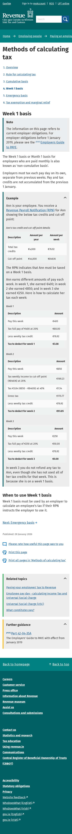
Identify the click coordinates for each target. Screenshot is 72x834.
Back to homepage (16, 664)
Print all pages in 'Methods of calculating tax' (37, 560)
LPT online (63, 3)
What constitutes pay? (20, 610)
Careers (7, 679)
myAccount (39, 3)
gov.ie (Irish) (10, 820)
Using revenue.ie (13, 746)
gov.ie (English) (12, 814)
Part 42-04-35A (21, 633)
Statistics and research (17, 735)
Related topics (16, 579)
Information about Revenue (20, 696)
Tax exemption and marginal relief (28, 102)
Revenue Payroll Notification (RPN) (30, 210)
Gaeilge (7, 3)
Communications (13, 752)
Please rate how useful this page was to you (36, 544)
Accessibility (11, 780)
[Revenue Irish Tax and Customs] (18, 15)
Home (6, 36)
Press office (10, 690)
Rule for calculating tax (21, 74)
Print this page (18, 552)
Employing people (30, 36)
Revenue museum (14, 701)
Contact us (9, 730)
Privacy (7, 791)
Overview (12, 67)
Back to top (60, 664)
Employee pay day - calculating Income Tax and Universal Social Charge (36, 595)
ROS (51, 3)
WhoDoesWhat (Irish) (16, 808)
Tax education (12, 741)
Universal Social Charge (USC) (25, 604)
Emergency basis (16, 95)
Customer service (14, 685)
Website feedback (14, 797)
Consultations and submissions (23, 713)
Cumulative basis (17, 81)
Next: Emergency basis (18, 523)
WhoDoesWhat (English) (17, 803)
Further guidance (18, 625)
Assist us (8, 707)
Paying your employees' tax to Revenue (31, 587)
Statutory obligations (16, 786)
